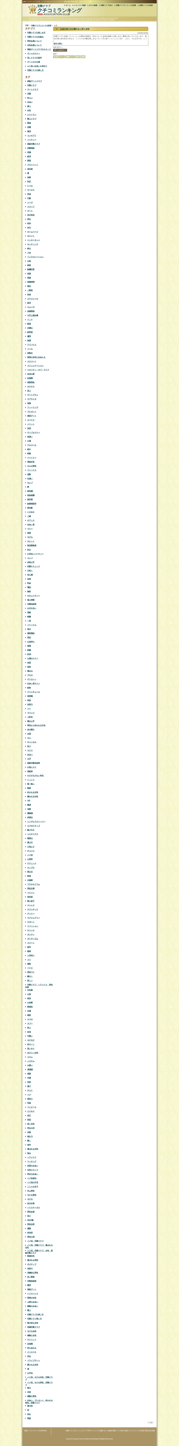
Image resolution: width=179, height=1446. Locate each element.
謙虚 (29, 805)
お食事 (30, 1002)
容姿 (29, 667)
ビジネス (31, 1111)
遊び (29, 1086)
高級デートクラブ (34, 81)
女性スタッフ (32, 1170)
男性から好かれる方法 (36, 725)
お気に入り (31, 767)
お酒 (29, 441)
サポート (31, 922)
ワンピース (31, 1107)
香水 (29, 629)
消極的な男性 (32, 1273)
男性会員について (34, 41)
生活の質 (31, 374)
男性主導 (31, 888)
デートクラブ (32, 89)
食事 (29, 177)
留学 (29, 947)
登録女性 (31, 462)
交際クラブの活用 (146, 5)
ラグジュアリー (33, 918)
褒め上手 (31, 721)
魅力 (29, 1388)
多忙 (29, 1115)
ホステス (31, 386)
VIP (28, 801)
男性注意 (31, 1224)
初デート (31, 1044)
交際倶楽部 (31, 604)
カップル (31, 867)
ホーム (68, 5)
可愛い (30, 1036)
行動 (29, 198)
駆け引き (31, 830)
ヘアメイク (31, 1157)
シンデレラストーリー (36, 821)
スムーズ (31, 307)
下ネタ (30, 675)
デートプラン (32, 395)
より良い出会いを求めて (37, 66)
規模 (29, 340)
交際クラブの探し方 (35, 70)
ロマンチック (32, 909)
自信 (29, 1032)
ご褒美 (30, 290)
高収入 (30, 1099)
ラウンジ (31, 713)
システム (31, 1061)
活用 (29, 428)
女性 (29, 110)
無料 (29, 591)
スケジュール (32, 299)
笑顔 (29, 533)
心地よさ (31, 847)
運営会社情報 (150, 1431)
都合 (29, 286)
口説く (30, 570)
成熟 (29, 474)
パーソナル (31, 625)
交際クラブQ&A (107, 5)
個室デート (31, 416)
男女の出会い (32, 1174)
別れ (29, 1414)
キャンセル (31, 742)
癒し (29, 1141)
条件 (29, 1145)
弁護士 (30, 328)
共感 (29, 1011)
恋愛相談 (31, 148)
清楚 (29, 1074)
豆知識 (30, 1344)
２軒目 (30, 717)
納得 (29, 265)
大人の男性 (31, 466)
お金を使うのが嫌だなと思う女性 (75, 29)
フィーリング (32, 407)
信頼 (29, 809)
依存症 (30, 1233)
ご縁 (29, 516)
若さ (29, 1216)
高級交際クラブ (33, 144)
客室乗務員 (31, 545)
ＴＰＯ (30, 968)
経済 (29, 156)
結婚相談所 (31, 504)
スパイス (31, 420)
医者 (29, 324)
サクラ (30, 750)
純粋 (29, 688)
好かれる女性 (32, 792)
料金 (29, 583)
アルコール (31, 445)
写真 (29, 1103)
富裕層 (30, 491)
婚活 (29, 131)
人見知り (31, 955)
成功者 (30, 169)
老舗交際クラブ (33, 1327)
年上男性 (31, 1191)
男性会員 (31, 1212)
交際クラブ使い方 (34, 1319)
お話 (29, 261)
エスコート (31, 361)
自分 (29, 227)
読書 (29, 650)
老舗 (29, 152)
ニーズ (30, 202)
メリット (31, 424)
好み (29, 550)
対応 (29, 181)
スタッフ (31, 207)
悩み (29, 1153)
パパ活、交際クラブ (35, 1241)
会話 (29, 663)
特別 (29, 223)
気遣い (30, 437)
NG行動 (30, 1220)
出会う (30, 755)
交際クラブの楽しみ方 (36, 33)
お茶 (29, 994)
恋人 (29, 391)
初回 (29, 1120)
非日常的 (31, 215)
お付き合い (31, 608)
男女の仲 (31, 1128)
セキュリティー (33, 596)
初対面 (30, 897)
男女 (29, 219)
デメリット (31, 1339)
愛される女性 (32, 1365)
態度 (29, 788)
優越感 (30, 813)
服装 (29, 964)
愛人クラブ (31, 119)
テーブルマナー (33, 432)
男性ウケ (31, 972)
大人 (29, 738)
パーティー (31, 140)
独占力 (30, 1136)
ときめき (31, 512)
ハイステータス (33, 1207)
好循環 (30, 378)
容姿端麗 (31, 495)
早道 (29, 194)
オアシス (31, 520)
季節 (29, 1418)
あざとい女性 (32, 1053)
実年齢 (30, 508)
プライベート (32, 165)
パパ (29, 1094)
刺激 (29, 453)
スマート (31, 943)
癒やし (30, 976)
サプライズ (31, 399)
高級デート (31, 1289)
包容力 (30, 704)
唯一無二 (31, 784)
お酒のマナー (32, 658)
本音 (29, 1392)
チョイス (31, 851)
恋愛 (29, 127)
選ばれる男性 (32, 1260)
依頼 (29, 273)
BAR (29, 654)
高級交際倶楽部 (33, 763)
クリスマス (31, 1352)
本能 (29, 1132)
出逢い (30, 478)
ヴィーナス (31, 470)
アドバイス (31, 345)
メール (30, 349)
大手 (29, 759)
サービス (31, 190)
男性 (29, 637)
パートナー (31, 458)
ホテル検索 (93, 5)
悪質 (29, 161)
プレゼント (31, 412)
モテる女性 (31, 1331)
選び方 (30, 842)
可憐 (29, 1078)
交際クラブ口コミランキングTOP (78, 1431)
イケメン (31, 893)
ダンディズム (32, 939)
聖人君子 (31, 901)
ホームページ (32, 232)
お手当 (30, 1373)
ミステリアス (32, 834)
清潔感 (30, 1069)
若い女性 (31, 1124)
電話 (29, 587)
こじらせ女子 (32, 1187)
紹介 (29, 449)
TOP (27, 25)
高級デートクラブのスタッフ (39, 49)
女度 (29, 734)
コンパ (30, 558)
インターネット (33, 240)
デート (30, 211)
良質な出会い (32, 1166)
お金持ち (31, 642)
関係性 (30, 1007)
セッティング (32, 244)
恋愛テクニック (33, 566)
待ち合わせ (31, 1348)
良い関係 (31, 1277)
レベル (30, 186)
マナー (30, 529)
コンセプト (31, 135)
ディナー (31, 913)
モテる (30, 1199)
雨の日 (30, 872)
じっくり (31, 780)
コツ (29, 960)
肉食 (29, 700)
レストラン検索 (80, 5)
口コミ (30, 1090)
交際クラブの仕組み (35, 37)
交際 (29, 94)
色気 (29, 1082)
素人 (29, 106)
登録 (29, 278)
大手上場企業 (32, 315)
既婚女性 (31, 1256)
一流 (29, 621)
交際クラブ (31, 85)
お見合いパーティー (35, 554)
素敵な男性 (31, 1396)
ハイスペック (32, 1293)
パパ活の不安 (32, 1182)
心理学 (30, 859)
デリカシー (31, 679)
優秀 (29, 336)
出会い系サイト (33, 683)
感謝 (29, 1228)
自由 (29, 294)
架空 (29, 303)
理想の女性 (31, 1298)
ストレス (31, 905)
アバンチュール (33, 692)
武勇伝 (30, 817)
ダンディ (31, 934)
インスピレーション (35, 257)
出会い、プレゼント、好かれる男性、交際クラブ (39, 1401)
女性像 (30, 990)
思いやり (31, 1048)
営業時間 (31, 282)
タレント (31, 541)
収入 (29, 746)
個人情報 (31, 600)
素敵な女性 (31, 1335)
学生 (29, 1356)
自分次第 (31, 1203)
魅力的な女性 (32, 1323)
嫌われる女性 (32, 796)
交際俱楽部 (31, 1281)
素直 (29, 1015)
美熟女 (30, 353)
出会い (30, 102)
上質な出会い (32, 1302)
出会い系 (31, 524)
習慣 (29, 646)
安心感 (30, 575)
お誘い (30, 1065)
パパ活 (30, 855)
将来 (29, 998)
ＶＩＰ (30, 319)
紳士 (29, 248)
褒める (30, 671)
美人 (29, 1028)
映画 (29, 876)
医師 (29, 951)
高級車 (30, 771)
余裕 (29, 579)
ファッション (32, 926)
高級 (29, 612)
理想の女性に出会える (36, 357)
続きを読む (58, 43)
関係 (29, 123)
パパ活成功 (31, 1178)
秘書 (29, 616)
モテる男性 (31, 1195)
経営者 (30, 332)
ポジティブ (31, 1264)
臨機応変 (31, 269)
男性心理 (31, 1237)
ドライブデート (33, 1360)
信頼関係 (31, 311)
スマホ (30, 1019)
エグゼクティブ (33, 826)
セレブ (30, 483)
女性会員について (34, 45)
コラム (30, 1057)
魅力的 (30, 1406)
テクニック (31, 863)
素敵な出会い (32, 1306)
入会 (29, 253)
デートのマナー (33, 53)
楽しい (30, 980)
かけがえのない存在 (35, 775)
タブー (30, 1023)
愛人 (29, 1310)
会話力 (30, 1268)
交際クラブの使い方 (35, 1314)
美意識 (30, 696)
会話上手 (31, 562)
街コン (30, 98)
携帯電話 (31, 633)
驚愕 (29, 1285)
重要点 (30, 838)
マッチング (31, 1161)
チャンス (31, 930)
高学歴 (30, 499)
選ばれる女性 (32, 1149)
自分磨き (31, 729)
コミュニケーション (35, 365)
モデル (30, 537)
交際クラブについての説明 (126, 5)
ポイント (31, 236)
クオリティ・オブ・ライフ (38, 370)
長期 (29, 403)
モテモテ (31, 1040)
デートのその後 (33, 62)
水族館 (30, 880)
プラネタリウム (33, 884)
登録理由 (31, 382)
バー (29, 709)
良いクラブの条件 (34, 58)
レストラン (31, 115)
